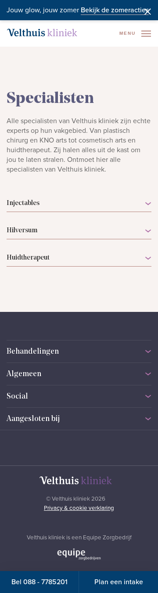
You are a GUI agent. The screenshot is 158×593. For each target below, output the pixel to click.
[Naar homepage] (42, 32)
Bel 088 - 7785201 (39, 582)
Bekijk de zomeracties (115, 10)
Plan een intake (118, 582)
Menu (128, 33)
